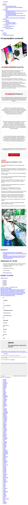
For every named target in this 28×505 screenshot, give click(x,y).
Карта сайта (3, 288)
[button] (14, 154)
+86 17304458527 (7, 305)
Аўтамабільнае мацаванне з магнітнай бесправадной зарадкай (14, 14)
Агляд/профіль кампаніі (11, 6)
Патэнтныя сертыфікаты (11, 23)
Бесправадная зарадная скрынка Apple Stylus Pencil (14, 255)
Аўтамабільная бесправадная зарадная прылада (12, 295)
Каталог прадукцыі (10, 26)
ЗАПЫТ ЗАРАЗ (4, 278)
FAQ (7, 8)
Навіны (4, 19)
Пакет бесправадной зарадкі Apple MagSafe (15, 17)
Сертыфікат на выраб (10, 22)
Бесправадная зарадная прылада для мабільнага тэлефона (13, 294)
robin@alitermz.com (7, 272)
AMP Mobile (9, 288)
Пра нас (5, 33)
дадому (4, 3)
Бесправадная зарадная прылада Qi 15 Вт (10, 292)
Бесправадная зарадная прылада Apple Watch (13, 292)
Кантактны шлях (9, 28)
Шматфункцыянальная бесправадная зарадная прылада (13, 289)
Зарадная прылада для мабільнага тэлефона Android (12, 290)
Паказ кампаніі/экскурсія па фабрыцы (14, 7)
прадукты (5, 9)
